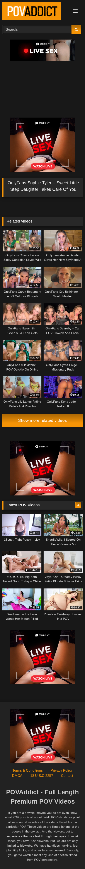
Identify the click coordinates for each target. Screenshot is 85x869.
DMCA (17, 776)
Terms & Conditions (27, 770)
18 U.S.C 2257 (41, 776)
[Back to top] (71, 856)
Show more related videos (42, 420)
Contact (67, 776)
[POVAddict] (35, 12)
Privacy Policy (62, 770)
